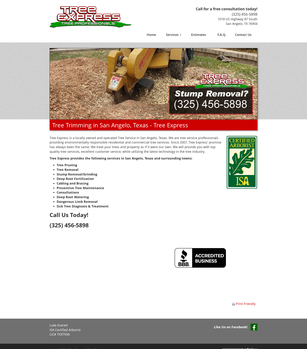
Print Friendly (245, 304)
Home (151, 35)
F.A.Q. (221, 35)
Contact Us (243, 35)
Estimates (198, 35)
